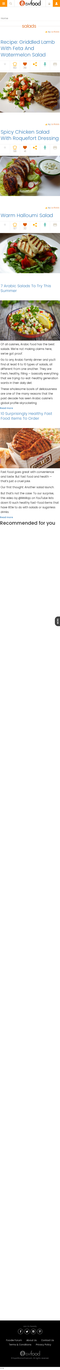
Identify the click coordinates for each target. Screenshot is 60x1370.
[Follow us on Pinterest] (40, 1331)
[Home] (30, 1353)
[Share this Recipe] (35, 64)
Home (4, 18)
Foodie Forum (14, 1340)
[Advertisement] (30, 664)
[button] (3, 3)
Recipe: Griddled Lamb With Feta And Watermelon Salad (28, 48)
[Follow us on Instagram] (33, 1331)
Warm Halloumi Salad (27, 215)
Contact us (47, 1340)
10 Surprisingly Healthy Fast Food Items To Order (26, 416)
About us (31, 1340)
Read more (6, 408)
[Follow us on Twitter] (27, 1331)
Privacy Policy (43, 1344)
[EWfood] (30, 3)
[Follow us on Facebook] (20, 1331)
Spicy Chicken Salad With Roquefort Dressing (30, 135)
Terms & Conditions (20, 1344)
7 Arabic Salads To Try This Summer (26, 288)
